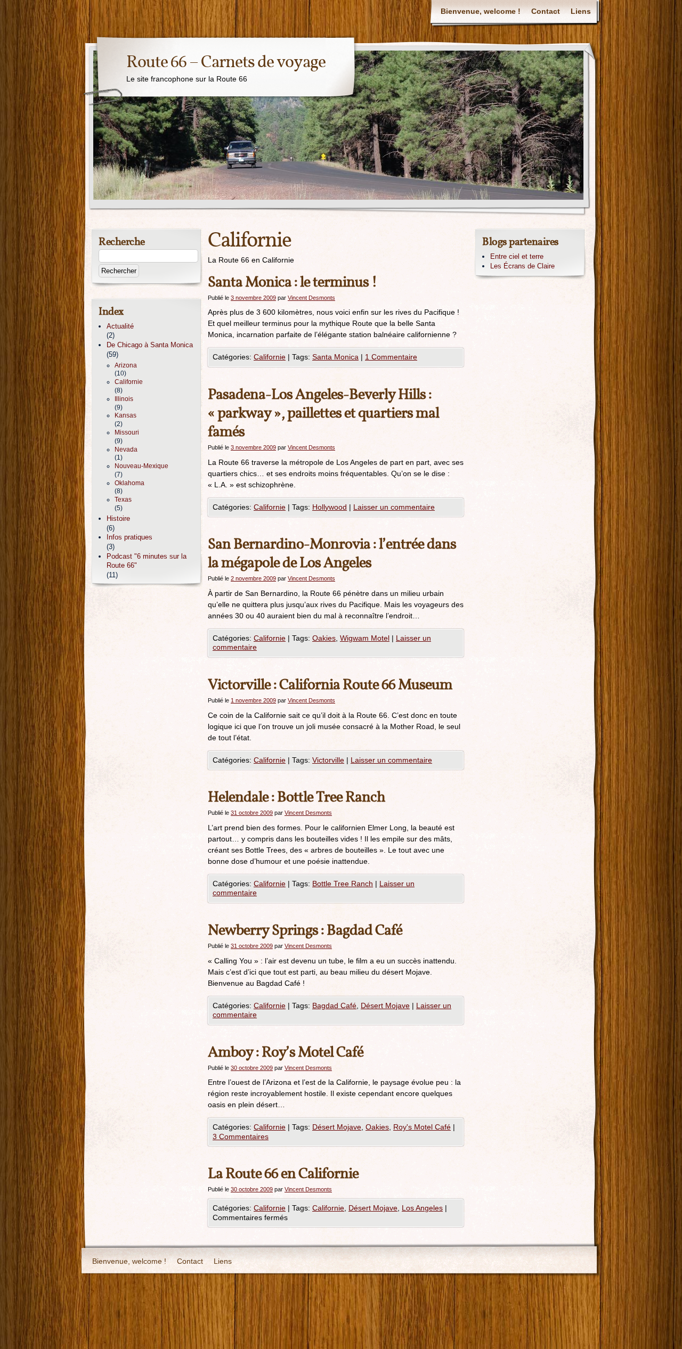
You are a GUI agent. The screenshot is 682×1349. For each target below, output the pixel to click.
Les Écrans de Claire (522, 266)
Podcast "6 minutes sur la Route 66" (146, 560)
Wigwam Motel (364, 638)
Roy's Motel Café (422, 1127)
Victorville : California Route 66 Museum (330, 685)
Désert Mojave (385, 1005)
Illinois (124, 399)
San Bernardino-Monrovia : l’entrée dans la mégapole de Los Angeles (332, 554)
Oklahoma (129, 483)
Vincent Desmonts (311, 298)
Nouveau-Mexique (141, 466)
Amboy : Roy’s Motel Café (285, 1052)
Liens (581, 11)
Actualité (120, 326)
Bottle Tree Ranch (342, 883)
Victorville (328, 760)
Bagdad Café (334, 1005)
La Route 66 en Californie (283, 1174)
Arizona (126, 365)
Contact (545, 11)
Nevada (126, 449)
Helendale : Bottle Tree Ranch (296, 797)
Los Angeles (422, 1208)
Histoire (118, 518)
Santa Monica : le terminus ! (292, 282)
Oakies (324, 638)
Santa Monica (335, 357)
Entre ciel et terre (516, 256)
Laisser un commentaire (394, 507)
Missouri (127, 432)
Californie (270, 357)
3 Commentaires (241, 1136)
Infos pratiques (129, 537)
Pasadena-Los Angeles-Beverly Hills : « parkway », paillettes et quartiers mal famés (323, 414)
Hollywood (329, 507)
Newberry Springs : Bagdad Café (305, 930)
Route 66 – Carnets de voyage (226, 63)
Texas (123, 499)
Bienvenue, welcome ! (481, 11)
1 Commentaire (391, 357)
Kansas (125, 415)
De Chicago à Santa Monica (150, 345)
